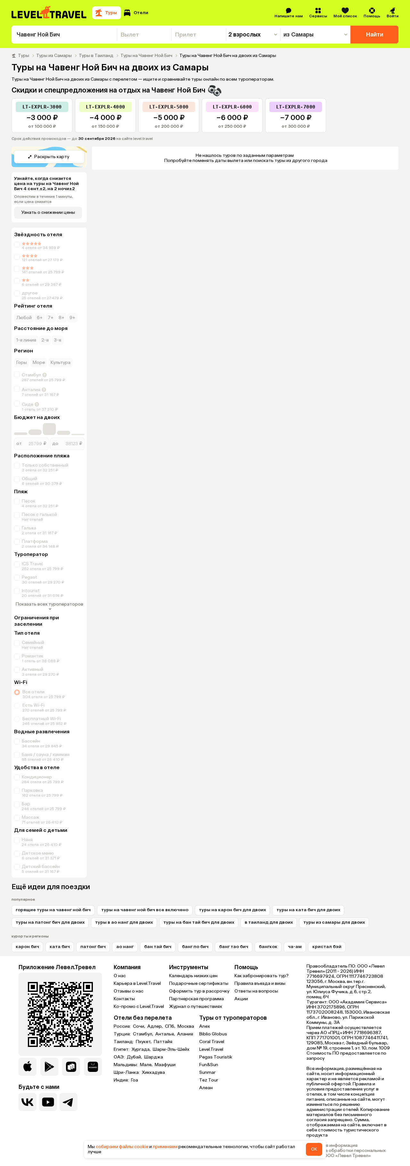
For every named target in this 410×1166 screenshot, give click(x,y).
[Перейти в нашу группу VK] (28, 1102)
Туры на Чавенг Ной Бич (146, 55)
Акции (241, 998)
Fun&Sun (208, 1064)
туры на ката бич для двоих (308, 910)
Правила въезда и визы (259, 983)
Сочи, (139, 1026)
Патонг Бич (93, 946)
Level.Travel (211, 1049)
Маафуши (165, 1064)
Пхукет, (144, 1041)
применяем (165, 1146)
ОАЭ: (120, 1057)
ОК (314, 1149)
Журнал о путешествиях (195, 1006)
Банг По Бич (195, 946)
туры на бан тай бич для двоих (198, 922)
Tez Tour (208, 1080)
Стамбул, (143, 1034)
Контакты (124, 998)
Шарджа (153, 1057)
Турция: (123, 1034)
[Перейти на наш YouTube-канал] (48, 1102)
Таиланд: (124, 1041)
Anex (204, 1026)
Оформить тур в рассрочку (199, 991)
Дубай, (135, 1057)
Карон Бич (27, 946)
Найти (374, 34)
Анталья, (165, 1034)
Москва (185, 1026)
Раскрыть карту (51, 156)
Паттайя (163, 1041)
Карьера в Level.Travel (137, 983)
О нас (120, 975)
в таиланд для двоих (269, 922)
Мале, (146, 1064)
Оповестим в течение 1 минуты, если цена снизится (43, 199)
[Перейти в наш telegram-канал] (69, 1102)
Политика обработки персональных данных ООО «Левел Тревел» (346, 1153)
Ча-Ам (295, 946)
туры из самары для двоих (334, 922)
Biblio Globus (213, 1034)
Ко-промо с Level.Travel (139, 1006)
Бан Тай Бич (157, 946)
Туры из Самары (54, 55)
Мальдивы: (126, 1064)
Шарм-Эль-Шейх (171, 1049)
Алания (185, 1034)
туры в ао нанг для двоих (124, 922)
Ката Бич (60, 946)
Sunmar (207, 1072)
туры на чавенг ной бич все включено (144, 910)
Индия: (122, 1080)
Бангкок (268, 946)
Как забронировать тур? (261, 975)
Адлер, (155, 1026)
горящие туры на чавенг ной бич (53, 910)
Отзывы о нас (129, 991)
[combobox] (64, 34)
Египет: (122, 1049)
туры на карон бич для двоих (232, 910)
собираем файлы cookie (122, 1146)
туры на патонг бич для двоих (50, 922)
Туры (23, 55)
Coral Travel (211, 1041)
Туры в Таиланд (96, 55)
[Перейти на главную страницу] (49, 13)
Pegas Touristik (215, 1057)
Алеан (206, 1087)
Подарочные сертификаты (198, 983)
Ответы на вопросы (256, 991)
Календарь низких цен (193, 975)
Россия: (123, 1026)
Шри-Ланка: (127, 1072)
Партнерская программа (196, 998)
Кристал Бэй (326, 946)
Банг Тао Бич (233, 946)
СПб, (170, 1026)
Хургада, (142, 1049)
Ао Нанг (125, 946)
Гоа (134, 1080)
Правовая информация (332, 1145)
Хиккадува (153, 1072)
